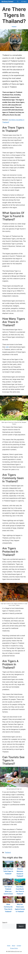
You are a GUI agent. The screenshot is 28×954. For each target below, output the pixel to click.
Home (8, 945)
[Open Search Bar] (18, 1)
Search (4, 922)
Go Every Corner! (7, 1)
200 (7, 347)
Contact (19, 945)
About (13, 945)
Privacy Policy (14, 948)
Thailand (14, 26)
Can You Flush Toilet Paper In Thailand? (8, 871)
